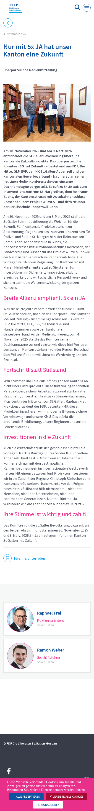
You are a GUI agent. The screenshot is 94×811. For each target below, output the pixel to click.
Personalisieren (48, 805)
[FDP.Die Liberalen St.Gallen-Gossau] (15, 10)
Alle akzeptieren (27, 797)
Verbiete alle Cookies (67, 797)
